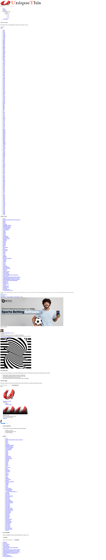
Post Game (7, 524)
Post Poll (7, 518)
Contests (7, 483)
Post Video (7, 504)
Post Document (8, 522)
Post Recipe (7, 516)
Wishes (6, 462)
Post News (7, 494)
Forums (6, 455)
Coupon (7, 475)
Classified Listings (9, 489)
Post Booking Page (9, 501)
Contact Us (5, 543)
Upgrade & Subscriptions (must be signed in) (14, 439)
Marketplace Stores (9, 446)
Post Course (7, 499)
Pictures (6, 452)
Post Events (7, 503)
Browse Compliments (9, 481)
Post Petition (7, 523)
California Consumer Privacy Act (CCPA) (11, 550)
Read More (2, 295)
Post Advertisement (9, 495)
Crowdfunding (8, 449)
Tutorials (7, 482)
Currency (2, 26)
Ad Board (7, 444)
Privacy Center (6, 548)
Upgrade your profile (7, 401)
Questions (7, 459)
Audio (6, 454)
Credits (6, 484)
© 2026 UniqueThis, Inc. (8, 556)
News (6, 443)
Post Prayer (7, 513)
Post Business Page (9, 510)
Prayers (6, 461)
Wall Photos (7, 332)
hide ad (6, 403)
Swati (3, 332)
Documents (7, 471)
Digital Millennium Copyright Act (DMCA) (11, 551)
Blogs (6, 440)
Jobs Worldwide (8, 490)
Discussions (7, 470)
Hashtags (7, 480)
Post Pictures (7, 505)
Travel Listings (8, 488)
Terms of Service (6, 544)
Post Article (7, 493)
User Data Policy (6, 546)
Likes (6, 468)
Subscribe (5, 418)
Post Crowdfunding (9, 502)
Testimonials (7, 467)
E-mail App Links (15, 385)
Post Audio (7, 506)
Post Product (7, 497)
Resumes (7, 469)
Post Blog (7, 492)
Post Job (7, 530)
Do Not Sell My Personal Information (10, 553)
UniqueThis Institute (9, 447)
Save (6, 216)
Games (6, 477)
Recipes (6, 465)
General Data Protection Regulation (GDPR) (11, 549)
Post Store (7, 498)
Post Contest (7, 525)
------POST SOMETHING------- (11, 491)
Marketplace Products (9, 445)
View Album (16, 296)
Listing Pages (8, 456)
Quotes (6, 463)
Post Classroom (8, 500)
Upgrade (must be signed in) (5, 337)
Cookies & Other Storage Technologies (10, 547)
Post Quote (7, 515)
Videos (6, 451)
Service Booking (8, 448)
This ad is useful (8, 404)
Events (6, 450)
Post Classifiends (8, 529)
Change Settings (3, 294)
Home (6, 438)
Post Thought (8, 512)
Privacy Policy (6, 545)
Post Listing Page (8, 508)
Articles (6, 441)
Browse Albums (10, 296)
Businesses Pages (8, 458)
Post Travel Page (8, 527)
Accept (1, 293)
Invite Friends (8, 479)
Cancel (2, 216)
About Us (5, 542)
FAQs (6, 486)
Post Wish (7, 514)
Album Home (3, 296)
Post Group (7, 526)
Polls (6, 466)
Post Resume (7, 520)
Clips (6, 476)
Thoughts (7, 460)
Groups (6, 487)
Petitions (7, 473)
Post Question (8, 511)
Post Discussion (8, 521)
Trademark (5, 554)
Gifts (6, 472)
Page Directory (8, 457)
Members (7, 478)
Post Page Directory (9, 509)
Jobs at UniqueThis (6, 555)
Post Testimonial (8, 519)
